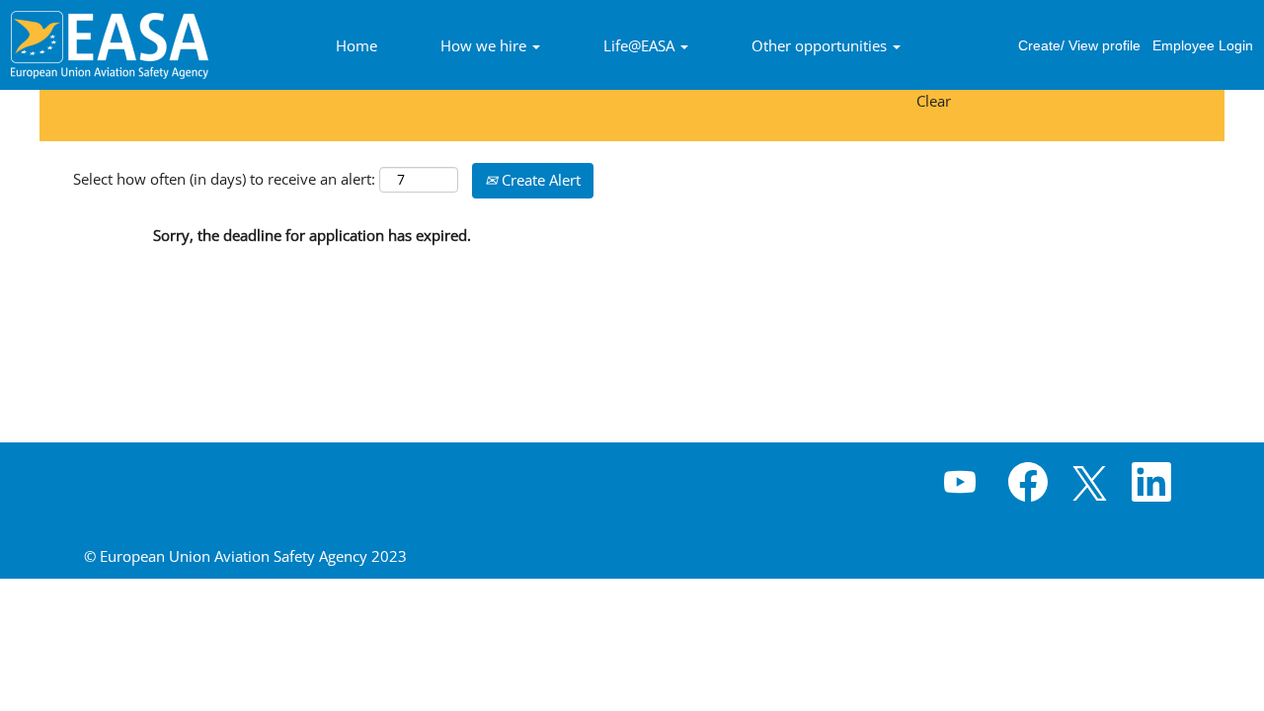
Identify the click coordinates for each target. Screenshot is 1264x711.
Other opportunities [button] (821, 45)
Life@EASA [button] (640, 45)
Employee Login (1202, 45)
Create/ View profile (1079, 45)
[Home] (109, 45)
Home (356, 45)
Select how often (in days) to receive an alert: (224, 179)
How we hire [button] (485, 45)
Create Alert (539, 180)
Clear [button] (933, 101)
